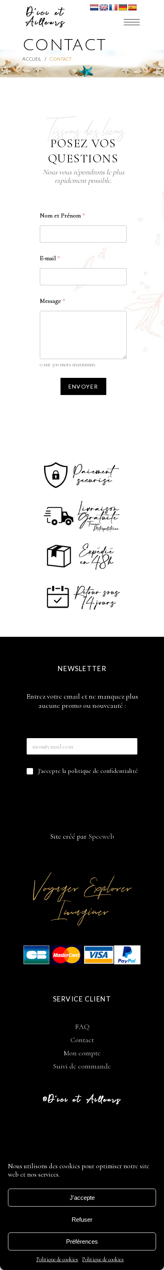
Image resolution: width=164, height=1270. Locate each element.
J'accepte (82, 1197)
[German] (123, 8)
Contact (82, 1039)
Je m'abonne (82, 793)
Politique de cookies (57, 1259)
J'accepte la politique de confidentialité (88, 771)
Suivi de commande (82, 1066)
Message (52, 301)
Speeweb (101, 836)
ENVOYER (83, 386)
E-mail (50, 258)
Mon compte (82, 1053)
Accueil (31, 59)
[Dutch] (94, 8)
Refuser (82, 1219)
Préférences (82, 1241)
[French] (113, 8)
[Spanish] (132, 8)
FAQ (82, 1026)
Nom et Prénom (62, 215)
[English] (104, 8)
